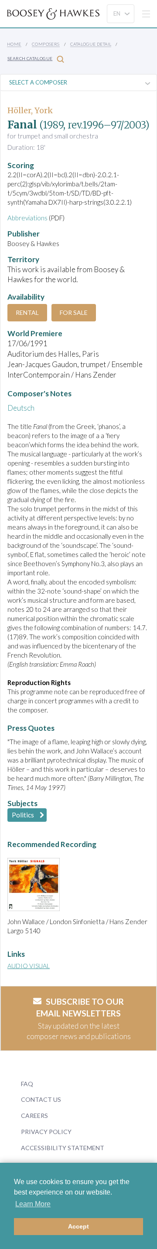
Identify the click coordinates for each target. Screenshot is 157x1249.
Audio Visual (28, 965)
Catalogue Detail (90, 44)
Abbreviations (27, 218)
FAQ (27, 1083)
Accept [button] (78, 1226)
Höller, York (30, 110)
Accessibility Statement (62, 1147)
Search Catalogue (29, 58)
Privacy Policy (46, 1131)
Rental (27, 312)
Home (14, 44)
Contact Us (41, 1099)
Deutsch (20, 407)
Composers (46, 44)
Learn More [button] (33, 1204)
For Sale (74, 312)
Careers (34, 1115)
